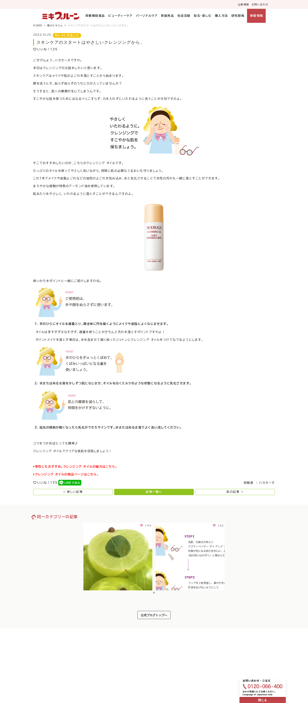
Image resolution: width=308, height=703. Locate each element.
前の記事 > (234, 491)
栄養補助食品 (95, 15)
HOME (37, 25)
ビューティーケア (120, 15)
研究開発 (237, 15)
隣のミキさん (55, 25)
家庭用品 (167, 15)
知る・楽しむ (202, 15)
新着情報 (256, 15)
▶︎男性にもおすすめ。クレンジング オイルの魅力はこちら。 (75, 466)
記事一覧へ (154, 491)
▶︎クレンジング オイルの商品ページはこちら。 (66, 474)
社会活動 (183, 15)
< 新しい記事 (73, 491)
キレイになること (67, 35)
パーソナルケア (147, 15)
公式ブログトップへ (154, 615)
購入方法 (221, 15)
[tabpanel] (118, 556)
